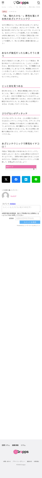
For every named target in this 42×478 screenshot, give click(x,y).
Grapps (23, 464)
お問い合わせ (7, 461)
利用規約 (36, 461)
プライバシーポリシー (19, 461)
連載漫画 (15, 445)
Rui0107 (13, 196)
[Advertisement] (21, 318)
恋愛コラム (6, 445)
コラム (10, 7)
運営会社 (29, 461)
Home (4, 7)
